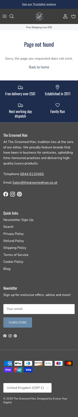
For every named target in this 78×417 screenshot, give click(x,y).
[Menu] (4, 16)
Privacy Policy (13, 234)
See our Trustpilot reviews (39, 4)
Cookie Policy (13, 261)
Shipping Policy (14, 247)
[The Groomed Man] (39, 16)
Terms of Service (15, 255)
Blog (6, 269)
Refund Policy (13, 241)
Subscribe (18, 322)
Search (8, 226)
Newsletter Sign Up (18, 220)
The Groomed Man (25, 399)
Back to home (39, 67)
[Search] (13, 16)
